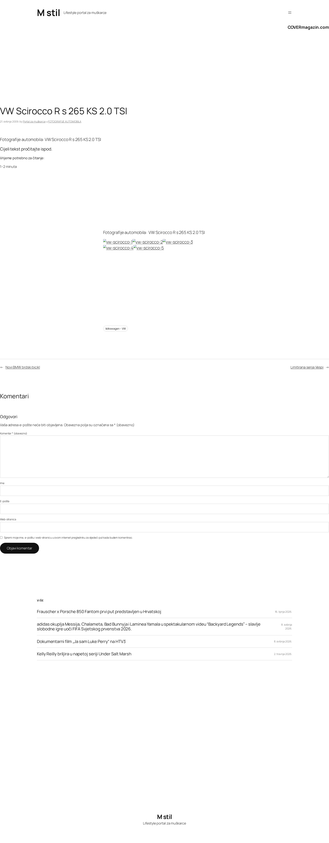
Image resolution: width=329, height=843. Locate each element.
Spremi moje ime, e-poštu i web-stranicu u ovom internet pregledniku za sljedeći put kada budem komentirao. (68, 537)
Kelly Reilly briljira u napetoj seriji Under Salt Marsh (84, 654)
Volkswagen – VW (115, 328)
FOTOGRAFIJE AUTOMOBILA (64, 121)
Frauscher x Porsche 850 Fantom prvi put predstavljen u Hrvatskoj (99, 611)
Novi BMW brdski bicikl (23, 367)
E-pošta (4, 501)
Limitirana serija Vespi (307, 367)
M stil (48, 12)
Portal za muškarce (34, 121)
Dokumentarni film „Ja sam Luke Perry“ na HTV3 (81, 641)
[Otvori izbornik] (289, 12)
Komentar (13, 433)
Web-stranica (8, 519)
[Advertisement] (114, 75)
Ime (2, 483)
